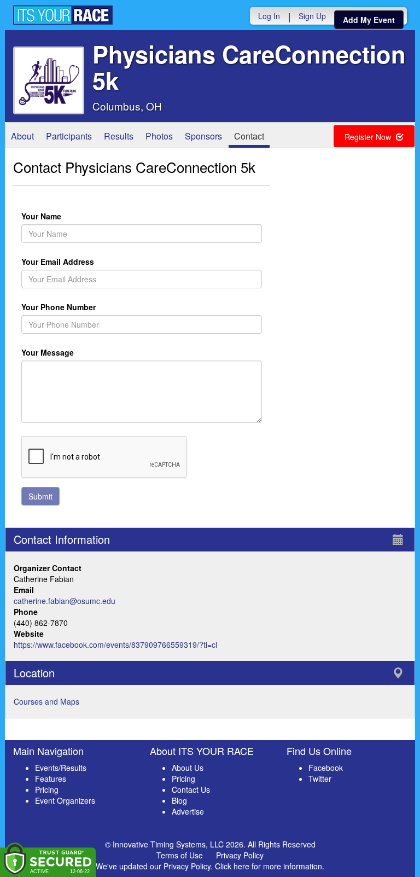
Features (50, 778)
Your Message (66, 352)
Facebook (325, 767)
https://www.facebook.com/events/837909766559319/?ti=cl (115, 644)
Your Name (60, 216)
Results (118, 136)
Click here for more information (268, 866)
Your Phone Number (58, 306)
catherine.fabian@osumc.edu (64, 600)
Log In (269, 15)
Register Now (369, 136)
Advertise (188, 811)
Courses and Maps (46, 701)
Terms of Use (179, 855)
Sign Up (312, 15)
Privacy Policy (240, 855)
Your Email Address (101, 261)
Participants (69, 136)
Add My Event (369, 19)
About (22, 136)
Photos (159, 136)
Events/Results (60, 767)
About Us (187, 767)
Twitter (319, 778)
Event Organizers (65, 800)
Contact (249, 136)
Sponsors (203, 136)
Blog (179, 800)
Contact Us (191, 789)
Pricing (47, 789)
